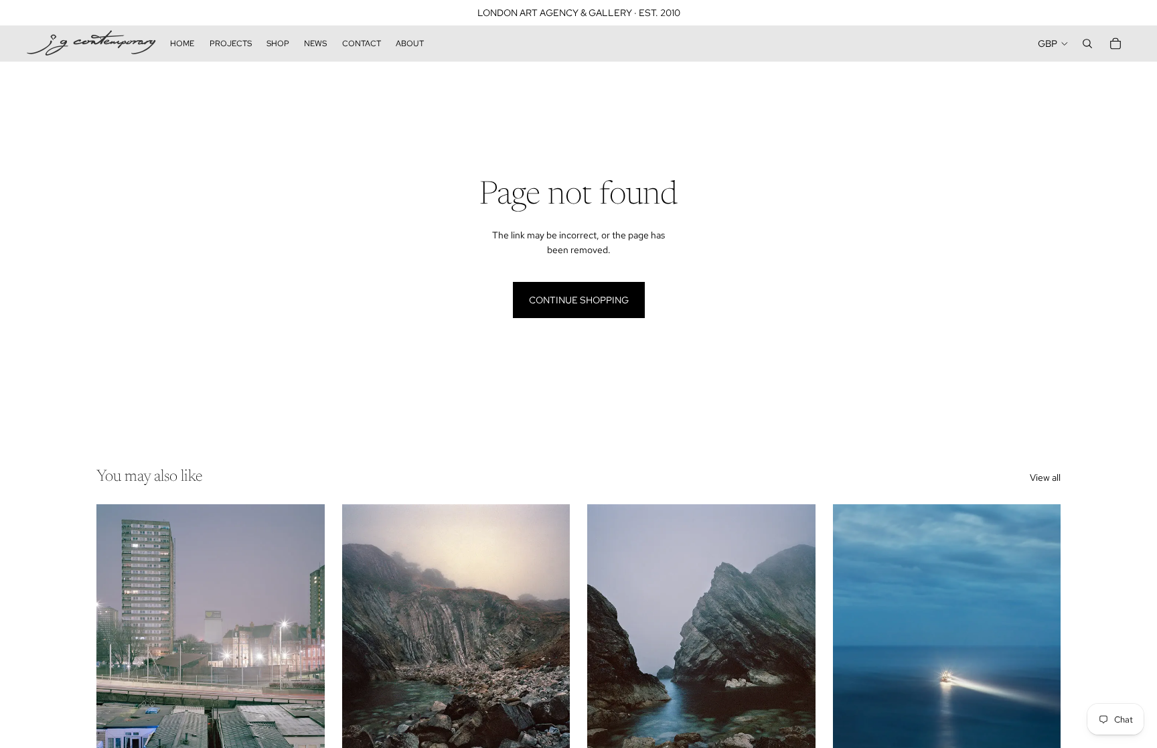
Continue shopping (579, 300)
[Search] (1087, 43)
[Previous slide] (116, 647)
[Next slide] (305, 647)
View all (1045, 477)
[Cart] (1115, 43)
